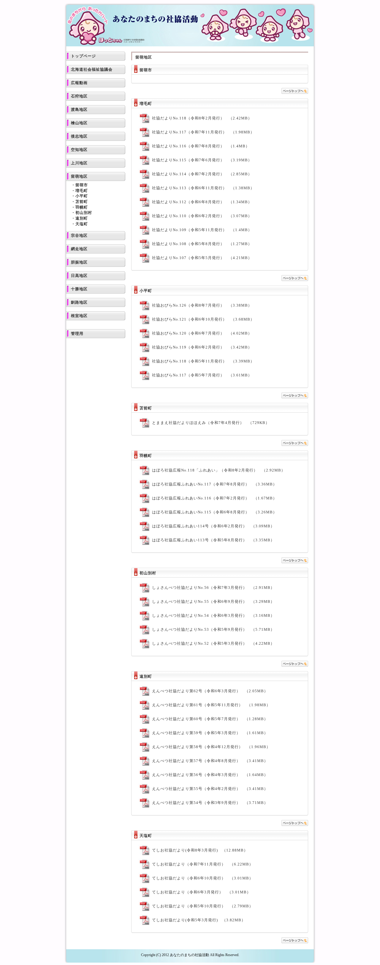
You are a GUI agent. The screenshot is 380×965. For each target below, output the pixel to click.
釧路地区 (79, 302)
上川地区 (79, 163)
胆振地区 (79, 262)
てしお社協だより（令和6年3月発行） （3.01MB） (201, 892)
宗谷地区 (79, 235)
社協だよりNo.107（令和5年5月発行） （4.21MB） (202, 258)
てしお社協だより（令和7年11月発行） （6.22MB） (202, 864)
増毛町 (81, 190)
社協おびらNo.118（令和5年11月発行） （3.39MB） (203, 361)
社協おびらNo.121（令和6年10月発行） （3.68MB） (203, 319)
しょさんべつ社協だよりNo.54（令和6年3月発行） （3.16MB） (213, 615)
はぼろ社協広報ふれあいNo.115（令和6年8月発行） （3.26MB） (214, 512)
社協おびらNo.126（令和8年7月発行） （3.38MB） (202, 305)
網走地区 (79, 249)
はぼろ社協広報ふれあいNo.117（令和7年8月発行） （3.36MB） (214, 484)
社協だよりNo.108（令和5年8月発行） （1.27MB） (202, 244)
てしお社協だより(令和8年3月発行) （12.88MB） (200, 850)
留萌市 (81, 185)
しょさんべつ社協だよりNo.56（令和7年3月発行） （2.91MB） (213, 587)
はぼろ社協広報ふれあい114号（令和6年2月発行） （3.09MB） (213, 526)
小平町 (81, 196)
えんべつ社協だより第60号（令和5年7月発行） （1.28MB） (210, 719)
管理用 (77, 333)
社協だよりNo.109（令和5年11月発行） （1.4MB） (202, 230)
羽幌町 (81, 207)
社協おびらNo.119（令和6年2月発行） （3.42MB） (202, 347)
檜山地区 (79, 123)
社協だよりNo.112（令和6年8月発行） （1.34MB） (202, 202)
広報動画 (79, 83)
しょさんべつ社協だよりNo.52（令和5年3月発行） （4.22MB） (213, 643)
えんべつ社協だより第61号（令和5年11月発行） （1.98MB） (211, 705)
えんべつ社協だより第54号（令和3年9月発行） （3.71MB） (210, 802)
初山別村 (83, 212)
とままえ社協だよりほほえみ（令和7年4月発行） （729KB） (211, 422)
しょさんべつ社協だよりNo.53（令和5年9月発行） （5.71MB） (213, 629)
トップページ (83, 56)
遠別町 (81, 218)
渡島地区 (79, 109)
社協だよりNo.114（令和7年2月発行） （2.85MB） (202, 174)
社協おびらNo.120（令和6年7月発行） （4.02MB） (202, 333)
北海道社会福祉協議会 (92, 69)
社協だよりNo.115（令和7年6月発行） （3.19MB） (202, 160)
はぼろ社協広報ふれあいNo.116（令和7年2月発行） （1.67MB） (214, 498)
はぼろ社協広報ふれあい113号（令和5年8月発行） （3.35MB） (213, 540)
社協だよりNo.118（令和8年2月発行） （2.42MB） (202, 118)
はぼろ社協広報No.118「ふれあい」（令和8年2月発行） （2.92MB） (218, 470)
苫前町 (81, 201)
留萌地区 (79, 176)
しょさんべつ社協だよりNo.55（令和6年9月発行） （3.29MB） (213, 601)
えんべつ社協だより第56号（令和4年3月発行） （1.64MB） (210, 774)
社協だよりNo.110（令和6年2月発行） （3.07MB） (202, 216)
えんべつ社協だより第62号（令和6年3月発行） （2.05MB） (210, 691)
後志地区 (79, 136)
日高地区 (79, 275)
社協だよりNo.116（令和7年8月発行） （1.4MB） (201, 146)
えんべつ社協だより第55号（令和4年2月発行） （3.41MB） (210, 788)
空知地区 (79, 149)
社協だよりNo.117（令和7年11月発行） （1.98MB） (203, 132)
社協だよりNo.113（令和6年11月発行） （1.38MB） (203, 188)
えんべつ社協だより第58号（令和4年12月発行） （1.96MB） (211, 747)
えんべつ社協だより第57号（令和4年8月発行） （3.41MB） (210, 761)
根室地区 (79, 315)
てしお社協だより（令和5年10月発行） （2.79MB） (202, 906)
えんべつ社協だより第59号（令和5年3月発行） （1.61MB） (210, 733)
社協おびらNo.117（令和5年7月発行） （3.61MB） (202, 375)
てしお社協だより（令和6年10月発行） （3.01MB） (202, 878)
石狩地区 (79, 96)
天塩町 (81, 224)
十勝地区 (79, 289)
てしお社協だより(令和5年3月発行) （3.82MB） (199, 920)
